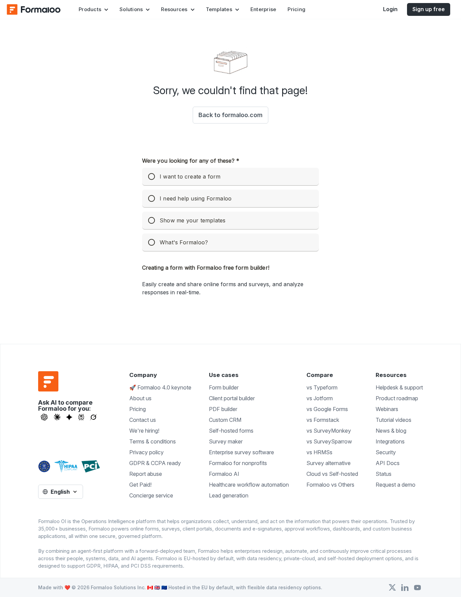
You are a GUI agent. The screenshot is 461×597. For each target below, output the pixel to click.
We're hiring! (144, 430)
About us (140, 398)
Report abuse (145, 473)
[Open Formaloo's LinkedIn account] (405, 587)
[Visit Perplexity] (81, 417)
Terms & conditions (152, 441)
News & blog (391, 430)
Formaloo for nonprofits (238, 463)
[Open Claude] (57, 417)
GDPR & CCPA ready (155, 463)
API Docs (388, 463)
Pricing (296, 9)
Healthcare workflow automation (249, 484)
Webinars (387, 409)
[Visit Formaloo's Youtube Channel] (417, 587)
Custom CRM (225, 419)
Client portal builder (232, 398)
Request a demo (395, 484)
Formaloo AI (224, 473)
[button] (93, 9)
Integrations (390, 441)
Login (390, 9)
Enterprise (263, 9)
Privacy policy (146, 452)
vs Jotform (319, 398)
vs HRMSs (319, 452)
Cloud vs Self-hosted (332, 473)
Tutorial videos (393, 419)
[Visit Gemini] (69, 417)
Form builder (224, 387)
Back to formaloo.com (230, 114)
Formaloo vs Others (330, 484)
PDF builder (223, 409)
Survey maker (226, 441)
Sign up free (428, 9)
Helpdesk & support (399, 387)
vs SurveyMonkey (328, 430)
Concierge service (151, 495)
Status (383, 473)
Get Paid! (140, 484)
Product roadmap (397, 398)
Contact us (142, 419)
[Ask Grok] (93, 417)
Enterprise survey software (241, 452)
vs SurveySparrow (329, 441)
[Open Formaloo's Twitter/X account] (392, 587)
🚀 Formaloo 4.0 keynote (160, 387)
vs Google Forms (327, 409)
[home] (34, 9)
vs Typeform (321, 387)
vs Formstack (322, 419)
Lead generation (228, 495)
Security (386, 452)
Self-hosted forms (231, 430)
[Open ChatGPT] (44, 417)
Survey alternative (328, 463)
